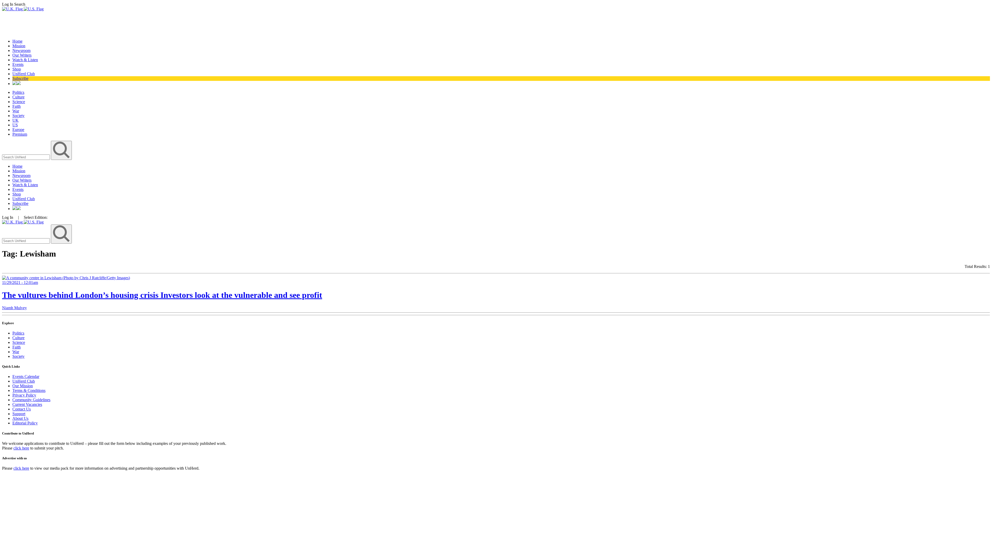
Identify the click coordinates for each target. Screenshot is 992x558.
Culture (18, 97)
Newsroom (21, 50)
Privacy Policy (24, 395)
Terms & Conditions (28, 390)
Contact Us (21, 409)
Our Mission (22, 386)
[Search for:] (26, 157)
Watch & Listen (25, 60)
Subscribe (20, 78)
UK (15, 120)
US (15, 125)
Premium (19, 134)
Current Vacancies (27, 404)
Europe (18, 129)
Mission (18, 46)
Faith (16, 106)
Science (18, 101)
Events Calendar (25, 376)
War (15, 111)
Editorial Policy (25, 423)
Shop (16, 69)
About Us (20, 418)
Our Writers (22, 55)
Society (18, 115)
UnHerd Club (23, 74)
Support (18, 414)
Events (18, 64)
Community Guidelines (31, 400)
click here (21, 448)
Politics (18, 92)
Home (17, 41)
